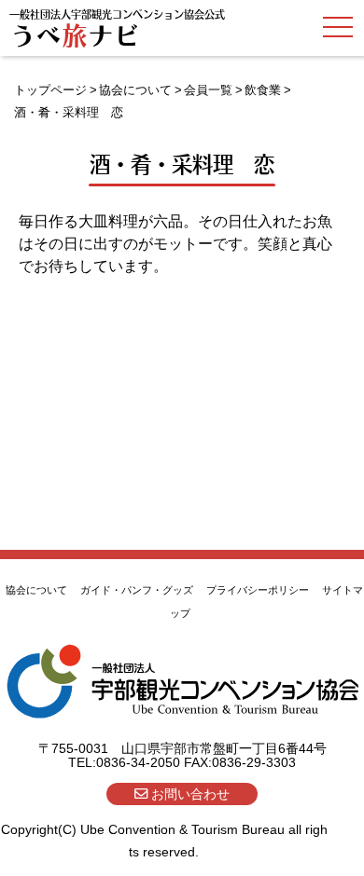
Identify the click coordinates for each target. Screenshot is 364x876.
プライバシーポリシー (257, 589)
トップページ (50, 90)
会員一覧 (208, 90)
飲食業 (263, 90)
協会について (135, 90)
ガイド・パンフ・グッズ (136, 589)
